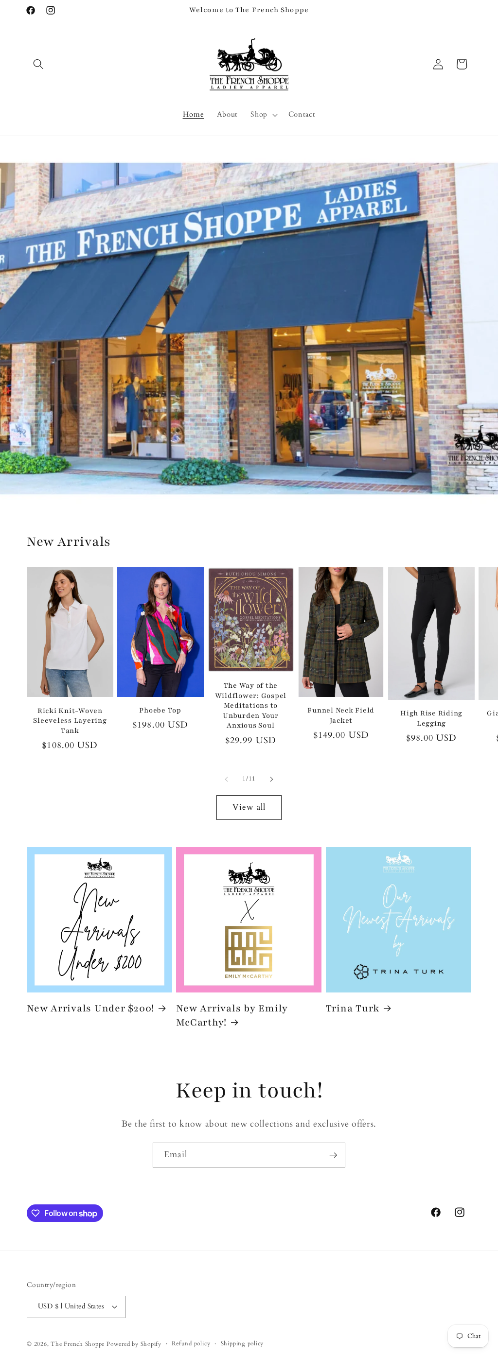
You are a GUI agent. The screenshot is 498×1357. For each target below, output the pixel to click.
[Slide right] (271, 779)
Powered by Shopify (134, 1344)
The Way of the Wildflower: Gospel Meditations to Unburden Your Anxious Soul (251, 705)
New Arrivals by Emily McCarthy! (232, 1015)
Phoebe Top (160, 710)
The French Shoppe (78, 1344)
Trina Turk (353, 1008)
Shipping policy (242, 1343)
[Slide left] (226, 779)
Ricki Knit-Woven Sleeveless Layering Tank (70, 720)
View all (249, 807)
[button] (38, 64)
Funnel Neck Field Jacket (340, 715)
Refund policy (191, 1343)
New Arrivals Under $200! (90, 1008)
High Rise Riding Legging (431, 718)
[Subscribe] (333, 1155)
